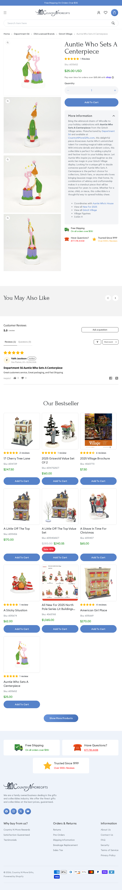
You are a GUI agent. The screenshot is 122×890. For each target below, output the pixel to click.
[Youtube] (28, 811)
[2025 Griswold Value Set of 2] (60, 431)
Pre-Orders (59, 834)
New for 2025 (90, 206)
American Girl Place (93, 610)
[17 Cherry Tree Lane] (21, 431)
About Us (106, 829)
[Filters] (97, 341)
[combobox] (58, 23)
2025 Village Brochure (95, 458)
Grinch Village (65, 34)
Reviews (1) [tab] (10, 342)
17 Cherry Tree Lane (17, 458)
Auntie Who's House (103, 203)
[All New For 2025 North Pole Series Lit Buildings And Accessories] (60, 582)
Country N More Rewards (17, 829)
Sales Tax (58, 850)
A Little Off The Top (17, 528)
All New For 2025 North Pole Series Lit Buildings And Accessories (57, 607)
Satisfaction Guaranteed (17, 834)
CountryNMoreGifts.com (81, 137)
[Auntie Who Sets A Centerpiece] (21, 654)
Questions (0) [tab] (24, 342)
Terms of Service (109, 850)
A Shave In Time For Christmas (93, 530)
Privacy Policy (108, 855)
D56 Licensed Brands (44, 34)
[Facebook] (7, 811)
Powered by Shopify (14, 876)
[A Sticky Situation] (21, 582)
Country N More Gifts (22, 872)
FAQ (103, 840)
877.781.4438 (77, 241)
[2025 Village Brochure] (98, 431)
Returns (57, 829)
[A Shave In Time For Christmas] (98, 506)
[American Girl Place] (98, 582)
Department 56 (21, 34)
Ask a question (100, 329)
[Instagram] (14, 811)
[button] (5, 12)
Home (7, 34)
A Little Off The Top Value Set (59, 530)
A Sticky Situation (15, 610)
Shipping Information (64, 840)
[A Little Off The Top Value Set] (60, 506)
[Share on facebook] (110, 378)
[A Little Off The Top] (21, 506)
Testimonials (10, 840)
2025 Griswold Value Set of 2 (58, 460)
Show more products (61, 718)
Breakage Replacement (65, 845)
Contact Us (107, 834)
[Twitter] (21, 811)
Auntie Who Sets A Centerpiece (16, 684)
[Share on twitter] (116, 378)
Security (105, 845)
